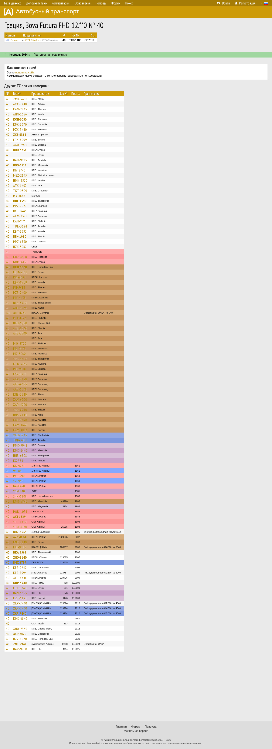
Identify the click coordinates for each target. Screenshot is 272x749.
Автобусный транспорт (47, 11)
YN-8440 (19, 491)
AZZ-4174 (19, 537)
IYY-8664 (19, 196)
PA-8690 (19, 476)
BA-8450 (19, 486)
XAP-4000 (20, 404)
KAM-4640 (20, 425)
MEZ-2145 (20, 175)
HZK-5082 (20, 247)
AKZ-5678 (20, 389)
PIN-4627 (19, 277)
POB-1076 (20, 511)
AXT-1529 (19, 516)
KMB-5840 (20, 501)
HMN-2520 (20, 180)
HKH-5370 (20, 267)
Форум (135, 726)
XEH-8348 (20, 578)
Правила (150, 726)
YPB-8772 (20, 359)
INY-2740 (19, 170)
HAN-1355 (20, 593)
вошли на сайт (24, 72)
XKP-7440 (20, 603)
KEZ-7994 (20, 573)
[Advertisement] (136, 688)
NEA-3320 (20, 303)
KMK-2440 (20, 450)
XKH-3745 (20, 435)
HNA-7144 (20, 415)
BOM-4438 (20, 262)
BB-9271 (19, 466)
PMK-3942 (20, 445)
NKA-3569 (19, 552)
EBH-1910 (19, 236)
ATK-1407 (20, 185)
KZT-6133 (20, 598)
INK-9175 (19, 348)
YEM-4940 (20, 527)
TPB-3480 (20, 440)
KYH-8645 (19, 211)
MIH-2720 (19, 343)
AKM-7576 (20, 216)
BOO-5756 (20, 150)
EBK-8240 (20, 588)
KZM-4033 (20, 430)
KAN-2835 (20, 109)
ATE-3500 (20, 333)
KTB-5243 (20, 364)
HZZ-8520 (20, 639)
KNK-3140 (20, 542)
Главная (121, 726)
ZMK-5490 (20, 99)
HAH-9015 (20, 160)
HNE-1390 (19, 201)
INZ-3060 (19, 353)
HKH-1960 (20, 323)
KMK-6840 (20, 618)
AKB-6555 (20, 384)
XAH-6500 (20, 399)
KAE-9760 (20, 420)
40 (7, 99)
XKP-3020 (19, 634)
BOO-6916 (20, 165)
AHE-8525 (20, 308)
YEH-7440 (20, 522)
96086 (17, 471)
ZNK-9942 (19, 644)
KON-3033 (20, 119)
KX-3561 (19, 460)
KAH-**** (19, 221)
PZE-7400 (20, 292)
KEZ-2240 (20, 567)
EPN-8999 (20, 140)
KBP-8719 (20, 282)
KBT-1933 (20, 231)
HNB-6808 (20, 455)
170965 (18, 481)
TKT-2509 (20, 190)
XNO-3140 (20, 557)
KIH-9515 (19, 547)
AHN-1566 (20, 114)
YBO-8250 (20, 410)
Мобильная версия (136, 730)
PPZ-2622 (20, 206)
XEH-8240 (19, 313)
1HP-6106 (20, 496)
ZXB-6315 (19, 134)
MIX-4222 (19, 318)
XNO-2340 (20, 629)
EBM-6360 (20, 272)
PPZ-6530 (20, 241)
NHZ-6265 (20, 532)
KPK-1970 (20, 124)
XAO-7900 (20, 145)
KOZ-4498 (20, 257)
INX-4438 (19, 297)
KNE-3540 (20, 394)
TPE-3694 (20, 226)
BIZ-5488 (19, 287)
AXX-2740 (20, 104)
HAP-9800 (20, 649)
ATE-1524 (20, 328)
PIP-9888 (19, 369)
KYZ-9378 (20, 374)
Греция (14, 40)
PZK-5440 (20, 129)
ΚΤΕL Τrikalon (41, 40)
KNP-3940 (20, 583)
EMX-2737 (19, 562)
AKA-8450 (20, 379)
